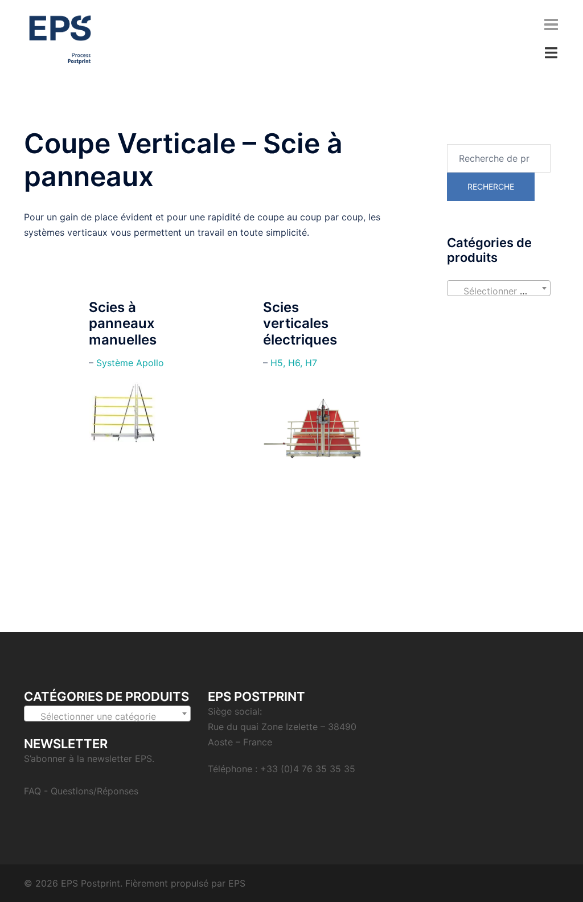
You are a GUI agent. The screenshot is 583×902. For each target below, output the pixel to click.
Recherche (490, 186)
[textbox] (499, 291)
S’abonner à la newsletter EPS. (89, 758)
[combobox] (499, 288)
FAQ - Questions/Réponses (81, 791)
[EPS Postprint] (60, 38)
